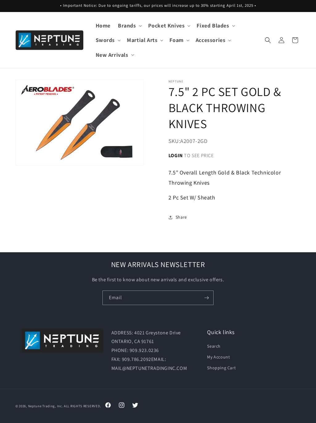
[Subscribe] (206, 298)
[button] (129, 25)
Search (214, 346)
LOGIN (175, 155)
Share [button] (181, 217)
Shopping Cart (221, 368)
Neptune (35, 406)
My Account (218, 357)
